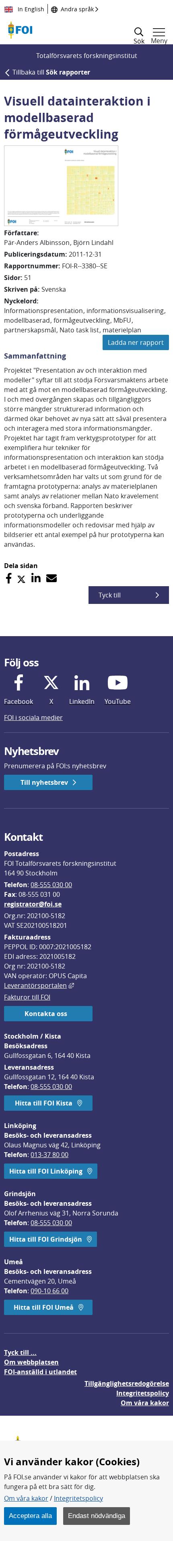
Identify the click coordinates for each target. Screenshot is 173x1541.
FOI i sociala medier (33, 717)
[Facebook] (8, 578)
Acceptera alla (30, 1516)
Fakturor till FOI (27, 997)
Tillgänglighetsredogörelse (126, 1383)
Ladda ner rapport (136, 342)
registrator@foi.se (33, 904)
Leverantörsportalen (39, 985)
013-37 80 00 (49, 1154)
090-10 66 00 (49, 1290)
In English (30, 9)
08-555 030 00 (51, 884)
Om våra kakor (26, 1498)
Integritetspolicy (78, 1498)
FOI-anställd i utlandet (40, 1371)
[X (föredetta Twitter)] (21, 578)
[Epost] (51, 578)
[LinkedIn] (36, 578)
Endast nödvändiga (96, 1516)
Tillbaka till (51, 72)
